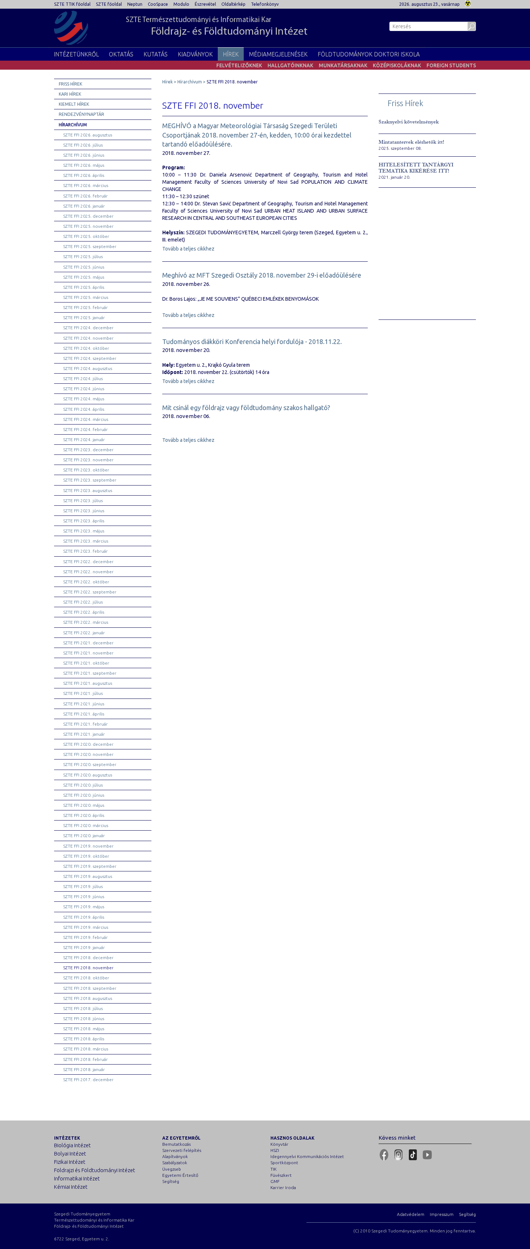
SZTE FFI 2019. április (83, 917)
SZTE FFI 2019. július (83, 886)
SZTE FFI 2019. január (84, 947)
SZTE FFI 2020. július (83, 785)
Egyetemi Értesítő (180, 1175)
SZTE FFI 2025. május (83, 277)
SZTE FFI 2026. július (83, 145)
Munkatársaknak (343, 65)
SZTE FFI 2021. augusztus (87, 683)
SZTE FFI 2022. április (83, 612)
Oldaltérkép (233, 4)
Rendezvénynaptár (81, 114)
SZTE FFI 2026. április (83, 175)
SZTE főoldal (109, 4)
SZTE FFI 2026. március (85, 185)
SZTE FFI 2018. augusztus (87, 998)
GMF (274, 1181)
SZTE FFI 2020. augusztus (87, 775)
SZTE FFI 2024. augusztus (87, 368)
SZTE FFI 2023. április (83, 520)
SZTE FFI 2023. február (85, 551)
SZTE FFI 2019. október (86, 856)
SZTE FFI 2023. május (83, 530)
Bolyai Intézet (70, 1153)
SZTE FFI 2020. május (83, 805)
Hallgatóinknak (290, 65)
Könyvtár (279, 1144)
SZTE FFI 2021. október (86, 663)
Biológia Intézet (72, 1145)
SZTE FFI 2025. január (84, 317)
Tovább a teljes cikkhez (188, 249)
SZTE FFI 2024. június (83, 388)
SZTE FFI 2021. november (88, 652)
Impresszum (442, 1214)
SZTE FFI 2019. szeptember (89, 866)
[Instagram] (398, 1155)
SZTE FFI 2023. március (85, 541)
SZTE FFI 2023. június (83, 510)
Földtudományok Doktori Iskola (369, 54)
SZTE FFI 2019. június (83, 896)
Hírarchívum (73, 124)
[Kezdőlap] (71, 28)
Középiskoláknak (397, 65)
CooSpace (158, 4)
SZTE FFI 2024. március (85, 419)
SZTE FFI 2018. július (83, 1008)
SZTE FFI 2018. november (88, 967)
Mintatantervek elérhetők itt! (411, 142)
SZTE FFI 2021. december (88, 642)
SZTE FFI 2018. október (86, 977)
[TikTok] (412, 1155)
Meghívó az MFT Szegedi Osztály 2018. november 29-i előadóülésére (261, 275)
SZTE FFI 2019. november (88, 846)
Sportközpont (284, 1162)
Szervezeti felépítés (181, 1150)
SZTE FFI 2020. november (88, 754)
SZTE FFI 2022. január (84, 632)
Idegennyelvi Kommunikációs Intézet (307, 1156)
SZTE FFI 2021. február (85, 724)
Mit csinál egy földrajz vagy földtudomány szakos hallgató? (246, 407)
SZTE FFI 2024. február (85, 429)
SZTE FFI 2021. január (84, 734)
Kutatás (155, 54)
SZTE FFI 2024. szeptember (89, 358)
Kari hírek (70, 94)
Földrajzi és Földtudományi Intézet (94, 1170)
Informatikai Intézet (77, 1178)
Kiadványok (195, 54)
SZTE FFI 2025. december (88, 216)
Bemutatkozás (176, 1144)
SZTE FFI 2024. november (88, 338)
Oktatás (121, 54)
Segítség (170, 1181)
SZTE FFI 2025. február (85, 307)
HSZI (274, 1150)
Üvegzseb (171, 1169)
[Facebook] (384, 1155)
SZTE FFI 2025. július (83, 256)
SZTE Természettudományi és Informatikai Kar (217, 27)
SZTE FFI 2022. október (86, 581)
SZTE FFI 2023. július (83, 500)
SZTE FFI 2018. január (84, 1069)
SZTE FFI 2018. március (85, 1048)
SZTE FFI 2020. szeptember (89, 764)
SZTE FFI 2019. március (85, 927)
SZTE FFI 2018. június (83, 1018)
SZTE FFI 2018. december (88, 957)
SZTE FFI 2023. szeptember (89, 480)
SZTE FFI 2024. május (83, 398)
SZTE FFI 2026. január (84, 206)
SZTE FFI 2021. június (83, 703)
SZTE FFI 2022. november (88, 571)
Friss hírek (70, 84)
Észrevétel (205, 4)
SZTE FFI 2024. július (83, 378)
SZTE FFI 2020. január (84, 835)
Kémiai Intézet (71, 1187)
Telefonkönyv (265, 4)
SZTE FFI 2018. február (85, 1059)
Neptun (134, 4)
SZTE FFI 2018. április (83, 1038)
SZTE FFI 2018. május (83, 1028)
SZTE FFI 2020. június (83, 795)
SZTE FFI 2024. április (83, 409)
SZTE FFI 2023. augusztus (87, 490)
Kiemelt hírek (74, 104)
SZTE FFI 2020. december (88, 744)
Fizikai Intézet (69, 1162)
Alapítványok (175, 1156)
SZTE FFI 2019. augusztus (87, 876)
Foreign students (451, 65)
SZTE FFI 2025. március (85, 297)
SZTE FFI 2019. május (83, 906)
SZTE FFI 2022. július (83, 602)
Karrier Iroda (283, 1187)
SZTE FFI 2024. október (86, 348)
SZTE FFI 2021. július (83, 693)
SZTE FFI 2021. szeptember (89, 673)
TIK (273, 1169)
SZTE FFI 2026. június (83, 155)
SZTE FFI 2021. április (83, 713)
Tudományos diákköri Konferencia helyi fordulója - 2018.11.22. (252, 341)
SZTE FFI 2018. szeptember (89, 988)
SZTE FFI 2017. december (88, 1079)
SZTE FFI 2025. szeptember (89, 246)
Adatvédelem (410, 1214)
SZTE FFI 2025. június (83, 267)
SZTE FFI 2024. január (84, 439)
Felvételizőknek (239, 65)
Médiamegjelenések (278, 54)
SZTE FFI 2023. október (86, 469)
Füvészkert (281, 1175)
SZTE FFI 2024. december (88, 327)
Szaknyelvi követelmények (409, 122)
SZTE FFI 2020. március (85, 825)
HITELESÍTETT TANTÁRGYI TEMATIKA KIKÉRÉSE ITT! (416, 168)
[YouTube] (427, 1155)
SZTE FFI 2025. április (83, 287)
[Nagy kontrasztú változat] (468, 2)
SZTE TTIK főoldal (72, 4)
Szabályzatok (174, 1162)
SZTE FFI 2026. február (85, 195)
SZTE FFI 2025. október (86, 236)
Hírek (231, 54)
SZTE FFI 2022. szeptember (89, 591)
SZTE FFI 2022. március (85, 622)
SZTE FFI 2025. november (88, 226)
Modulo (181, 4)
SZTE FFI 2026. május (83, 165)
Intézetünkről (76, 54)
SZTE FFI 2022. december (88, 561)
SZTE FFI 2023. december (88, 449)
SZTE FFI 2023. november (88, 459)
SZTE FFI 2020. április (83, 815)
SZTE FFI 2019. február (85, 937)
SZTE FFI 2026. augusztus (87, 134)
